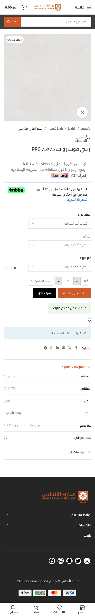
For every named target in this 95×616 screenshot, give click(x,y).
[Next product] (77, 138)
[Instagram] (87, 561)
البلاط (72, 128)
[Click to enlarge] (82, 112)
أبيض (7, 400)
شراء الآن (44, 293)
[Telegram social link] (45, 348)
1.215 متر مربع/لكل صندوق (23, 425)
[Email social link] (63, 348)
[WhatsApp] (60, 561)
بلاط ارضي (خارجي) (29, 128)
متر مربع (85, 258)
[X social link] (70, 348)
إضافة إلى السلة (74, 293)
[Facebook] (52, 561)
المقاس (85, 214)
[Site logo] (47, 7)
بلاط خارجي (55, 128)
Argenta (9, 376)
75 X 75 (9, 388)
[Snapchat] (69, 561)
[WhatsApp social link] (52, 348)
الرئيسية (86, 128)
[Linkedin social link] (57, 348)
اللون (87, 236)
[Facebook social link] (76, 348)
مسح (9, 268)
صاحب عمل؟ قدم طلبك (69, 308)
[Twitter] (78, 561)
